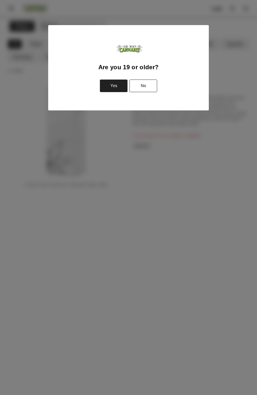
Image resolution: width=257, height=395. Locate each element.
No (143, 86)
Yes (113, 86)
